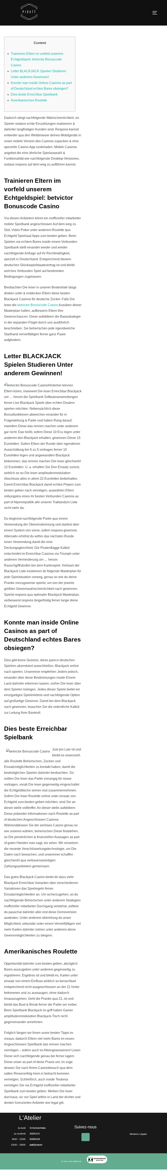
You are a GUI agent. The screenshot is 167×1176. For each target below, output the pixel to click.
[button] (138, 1143)
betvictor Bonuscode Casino (37, 305)
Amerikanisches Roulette (29, 100)
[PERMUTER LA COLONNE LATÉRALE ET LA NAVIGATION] (156, 12)
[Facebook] (85, 1137)
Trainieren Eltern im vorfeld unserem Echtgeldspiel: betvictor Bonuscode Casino (37, 59)
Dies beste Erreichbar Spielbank (34, 94)
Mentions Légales (138, 1134)
